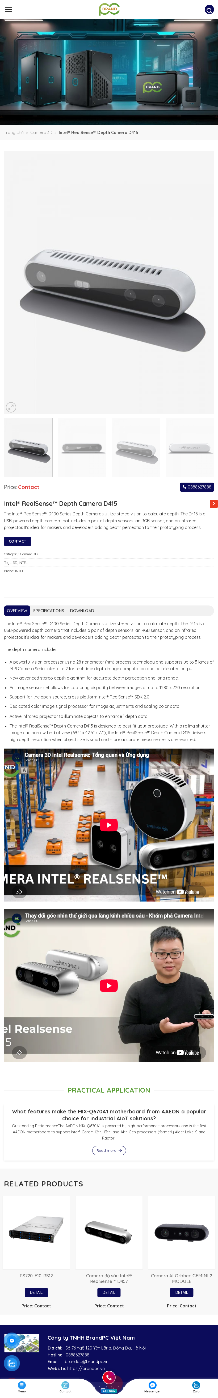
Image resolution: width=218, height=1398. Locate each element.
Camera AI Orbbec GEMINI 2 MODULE (181, 1278)
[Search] (209, 11)
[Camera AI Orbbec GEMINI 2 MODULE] (181, 1232)
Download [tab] (82, 610)
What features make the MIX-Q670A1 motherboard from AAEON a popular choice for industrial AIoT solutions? (109, 1115)
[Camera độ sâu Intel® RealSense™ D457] (109, 1232)
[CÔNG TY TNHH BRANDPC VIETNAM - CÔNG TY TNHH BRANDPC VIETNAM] (109, 9)
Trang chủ (14, 132)
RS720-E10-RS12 (36, 1275)
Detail (36, 1292)
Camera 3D (41, 132)
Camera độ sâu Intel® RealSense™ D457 (109, 1278)
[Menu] (8, 9)
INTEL (23, 562)
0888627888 (199, 487)
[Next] (203, 282)
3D (15, 562)
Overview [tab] (17, 610)
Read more (107, 1150)
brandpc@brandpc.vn (86, 1361)
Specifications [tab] (48, 610)
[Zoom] (11, 407)
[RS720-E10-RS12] (36, 1232)
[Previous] (15, 282)
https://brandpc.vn (86, 1368)
